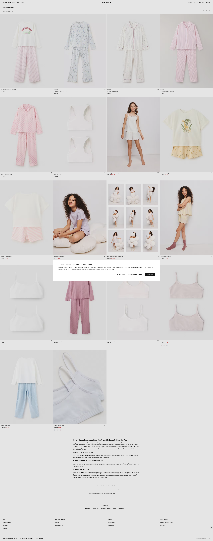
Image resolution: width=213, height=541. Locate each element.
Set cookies (121, 274)
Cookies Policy (110, 269)
